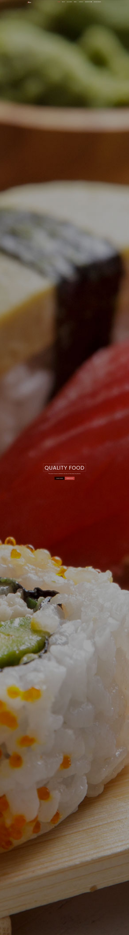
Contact (81, 1)
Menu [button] (75, 1)
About (63, 1)
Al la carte (69, 1)
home (59, 1)
